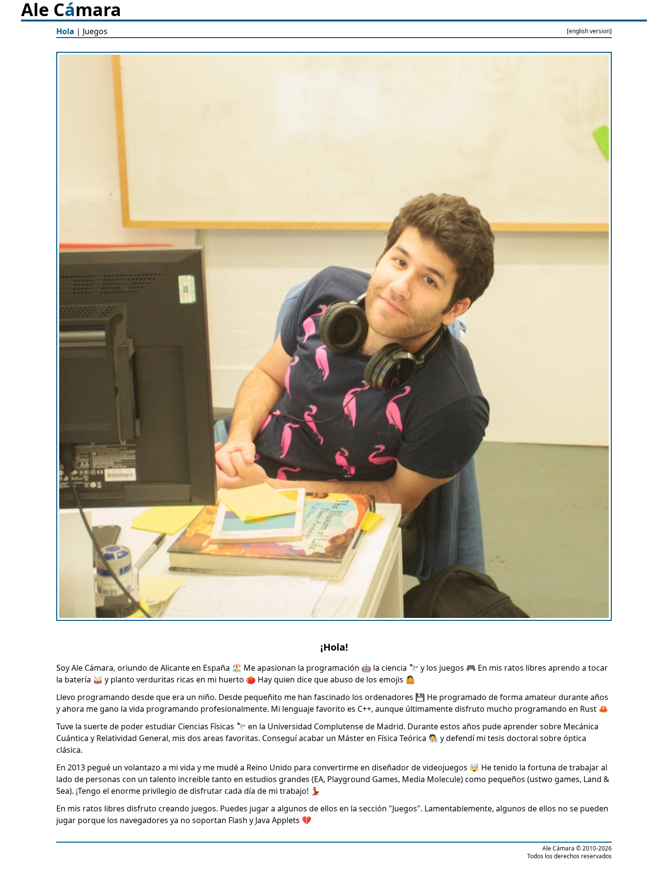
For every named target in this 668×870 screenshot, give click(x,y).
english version (589, 31)
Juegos (95, 31)
